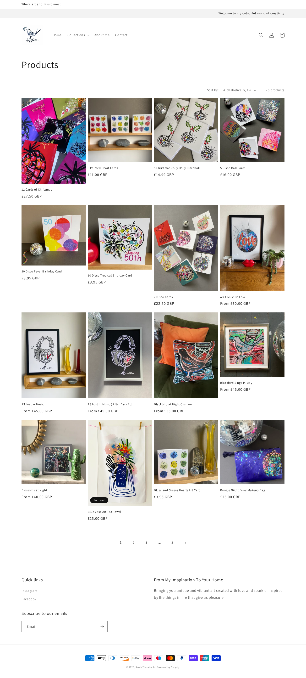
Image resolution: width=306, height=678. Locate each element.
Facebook (29, 599)
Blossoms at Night (34, 490)
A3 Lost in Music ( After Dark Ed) (110, 404)
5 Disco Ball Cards (233, 168)
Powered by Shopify (168, 667)
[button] (78, 35)
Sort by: (213, 90)
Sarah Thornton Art (146, 667)
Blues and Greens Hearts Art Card (177, 490)
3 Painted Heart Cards (103, 168)
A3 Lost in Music (33, 404)
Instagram (29, 590)
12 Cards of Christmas (37, 190)
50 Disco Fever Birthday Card (42, 271)
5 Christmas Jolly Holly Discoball (177, 168)
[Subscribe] (102, 626)
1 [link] (121, 542)
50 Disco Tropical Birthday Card (110, 275)
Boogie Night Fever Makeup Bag (242, 490)
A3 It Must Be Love (233, 297)
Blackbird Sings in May (236, 383)
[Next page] (185, 542)
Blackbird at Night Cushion (173, 404)
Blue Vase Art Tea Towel (104, 512)
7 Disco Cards (163, 297)
